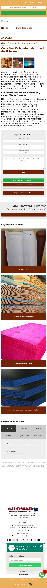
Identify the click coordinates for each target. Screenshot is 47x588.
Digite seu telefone (23, 150)
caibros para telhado (31, 43)
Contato (6, 38)
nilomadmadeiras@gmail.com (24, 536)
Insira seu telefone (16, 556)
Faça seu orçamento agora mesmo (23, 7)
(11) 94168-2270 (24, 533)
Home (4, 28)
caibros (22, 43)
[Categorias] (21, 38)
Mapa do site (23, 574)
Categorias (13, 43)
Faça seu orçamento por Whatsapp (23, 13)
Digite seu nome (23, 138)
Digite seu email (23, 144)
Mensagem (23, 156)
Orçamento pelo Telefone (23, 185)
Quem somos (24, 28)
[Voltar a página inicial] (23, 21)
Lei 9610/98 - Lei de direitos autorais (34, 466)
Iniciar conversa (25, 565)
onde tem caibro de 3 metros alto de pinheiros (6, 46)
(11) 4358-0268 (24, 530)
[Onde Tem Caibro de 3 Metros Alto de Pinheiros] (6, 63)
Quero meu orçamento (23, 215)
